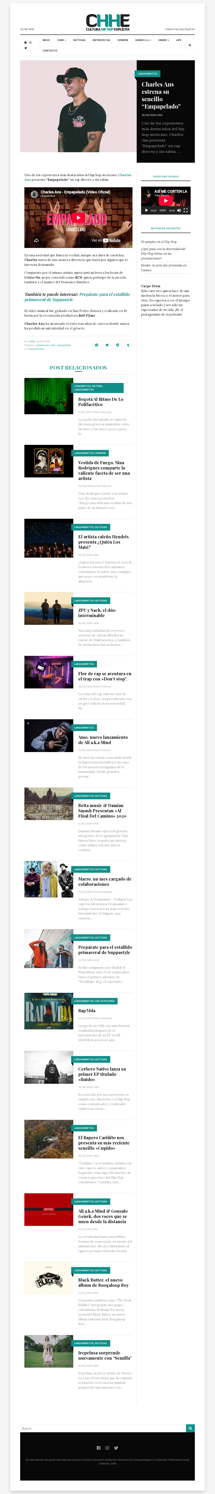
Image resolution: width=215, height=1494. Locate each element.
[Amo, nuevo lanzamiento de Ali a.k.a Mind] (48, 735)
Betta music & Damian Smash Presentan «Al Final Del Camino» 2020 (102, 810)
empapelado (64, 345)
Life (178, 40)
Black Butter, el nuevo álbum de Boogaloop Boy (103, 1282)
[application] (166, 201)
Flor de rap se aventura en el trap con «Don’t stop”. (104, 676)
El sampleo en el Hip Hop (159, 242)
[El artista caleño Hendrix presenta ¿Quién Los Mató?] (48, 538)
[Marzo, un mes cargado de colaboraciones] (48, 879)
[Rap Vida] (48, 1011)
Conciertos (82, 386)
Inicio (46, 40)
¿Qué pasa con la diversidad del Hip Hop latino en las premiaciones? (163, 253)
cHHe (159, 115)
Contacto (50, 50)
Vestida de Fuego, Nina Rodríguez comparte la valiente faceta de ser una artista (104, 470)
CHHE (60, 40)
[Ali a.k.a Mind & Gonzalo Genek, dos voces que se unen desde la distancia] (48, 1209)
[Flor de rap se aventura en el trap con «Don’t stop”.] (48, 672)
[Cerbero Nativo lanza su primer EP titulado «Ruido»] (48, 1067)
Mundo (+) (142, 40)
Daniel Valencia (102, 486)
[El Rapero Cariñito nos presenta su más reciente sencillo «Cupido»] (48, 1139)
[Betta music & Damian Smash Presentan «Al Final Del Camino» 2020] (48, 804)
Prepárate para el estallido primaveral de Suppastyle (105, 949)
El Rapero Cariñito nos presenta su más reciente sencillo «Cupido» (104, 1143)
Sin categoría (104, 1001)
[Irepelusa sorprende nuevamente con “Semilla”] (48, 1351)
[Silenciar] (179, 210)
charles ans (42, 345)
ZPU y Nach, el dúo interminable (96, 612)
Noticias (79, 40)
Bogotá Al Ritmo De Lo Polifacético (100, 401)
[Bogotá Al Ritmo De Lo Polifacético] (48, 396)
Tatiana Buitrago (101, 412)
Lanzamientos (147, 73)
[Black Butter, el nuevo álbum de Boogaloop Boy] (48, 1278)
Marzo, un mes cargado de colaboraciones (104, 881)
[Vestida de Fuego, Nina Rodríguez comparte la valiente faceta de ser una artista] (48, 461)
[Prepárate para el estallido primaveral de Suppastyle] (48, 948)
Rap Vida (86, 1010)
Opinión (123, 40)
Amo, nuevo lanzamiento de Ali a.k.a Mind (103, 739)
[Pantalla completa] (186, 210)
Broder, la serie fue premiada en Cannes (163, 267)
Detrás (97, 386)
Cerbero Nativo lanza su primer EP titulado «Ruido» (102, 1074)
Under (162, 40)
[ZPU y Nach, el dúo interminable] (48, 608)
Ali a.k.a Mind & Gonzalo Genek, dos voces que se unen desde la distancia (103, 1216)
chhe (53, 345)
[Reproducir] (146, 210)
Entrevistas (101, 40)
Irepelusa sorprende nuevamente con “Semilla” (105, 1355)
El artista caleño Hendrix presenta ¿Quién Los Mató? (103, 542)
